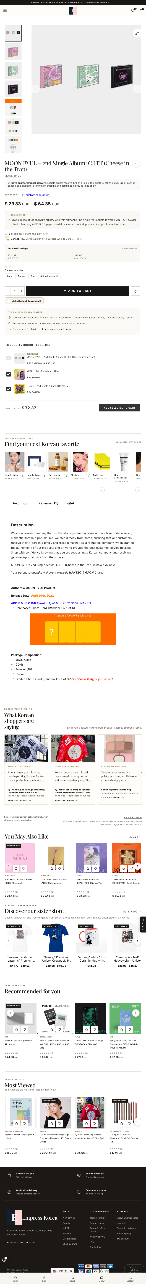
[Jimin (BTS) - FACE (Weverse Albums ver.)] (20, 1018)
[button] (16, 868)
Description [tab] (21, 503)
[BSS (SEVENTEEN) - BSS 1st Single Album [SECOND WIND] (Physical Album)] (125, 1018)
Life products (69, 1238)
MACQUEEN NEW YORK (120, 1131)
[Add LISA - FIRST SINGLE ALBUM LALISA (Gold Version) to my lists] (59, 868)
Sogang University (14, 1131)
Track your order (98, 1217)
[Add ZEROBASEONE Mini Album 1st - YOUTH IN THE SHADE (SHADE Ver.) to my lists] (59, 1029)
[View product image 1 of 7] (13, 33)
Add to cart (80, 290)
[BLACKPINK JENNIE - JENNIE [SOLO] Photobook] (20, 858)
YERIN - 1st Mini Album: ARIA (43, 371)
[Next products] (136, 1013)
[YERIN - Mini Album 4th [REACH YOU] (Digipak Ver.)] (91, 858)
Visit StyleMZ (131, 911)
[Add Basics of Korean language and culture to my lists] (24, 1123)
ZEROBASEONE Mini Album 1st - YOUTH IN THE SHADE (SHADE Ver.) (55, 1044)
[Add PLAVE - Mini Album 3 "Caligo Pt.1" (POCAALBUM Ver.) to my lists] (94, 1029)
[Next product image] (137, 89)
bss (111, 1037)
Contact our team (19, 1242)
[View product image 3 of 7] (13, 70)
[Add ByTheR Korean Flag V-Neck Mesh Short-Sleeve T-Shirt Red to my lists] (94, 1123)
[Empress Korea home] (73, 10)
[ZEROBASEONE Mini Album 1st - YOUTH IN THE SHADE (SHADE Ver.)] (55, 1018)
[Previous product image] (36, 89)
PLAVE (77, 1037)
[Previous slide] (4, 773)
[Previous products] (10, 1013)
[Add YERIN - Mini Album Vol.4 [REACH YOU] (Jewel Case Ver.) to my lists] (131, 868)
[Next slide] (142, 773)
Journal (121, 1223)
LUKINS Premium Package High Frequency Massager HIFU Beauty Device (55, 1138)
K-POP (66, 1228)
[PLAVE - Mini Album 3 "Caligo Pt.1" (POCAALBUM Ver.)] (90, 1018)
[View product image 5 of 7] (13, 107)
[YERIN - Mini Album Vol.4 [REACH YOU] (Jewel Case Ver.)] (127, 858)
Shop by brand (70, 1244)
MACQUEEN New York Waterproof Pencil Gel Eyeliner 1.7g (124, 1138)
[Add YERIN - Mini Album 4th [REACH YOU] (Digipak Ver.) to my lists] (95, 868)
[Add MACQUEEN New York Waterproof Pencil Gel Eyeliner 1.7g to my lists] (129, 1123)
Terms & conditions (126, 1228)
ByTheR (78, 1131)
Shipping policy (97, 1236)
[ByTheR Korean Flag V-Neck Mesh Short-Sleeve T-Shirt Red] (90, 1112)
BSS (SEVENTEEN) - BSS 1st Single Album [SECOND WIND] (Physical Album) (124, 1044)
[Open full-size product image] (137, 33)
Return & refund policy (97, 1230)
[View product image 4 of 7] (13, 89)
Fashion (67, 1233)
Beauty (66, 1223)
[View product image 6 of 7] (13, 126)
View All (133, 837)
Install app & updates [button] (134, 1270)
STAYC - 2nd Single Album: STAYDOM (48, 385)
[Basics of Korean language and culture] (20, 1112)
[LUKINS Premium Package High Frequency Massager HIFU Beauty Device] (55, 1112)
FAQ (92, 1241)
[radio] (9, 276)
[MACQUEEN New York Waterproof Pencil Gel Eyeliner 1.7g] (125, 1112)
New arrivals (69, 1217)
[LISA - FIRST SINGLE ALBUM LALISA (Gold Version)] (56, 858)
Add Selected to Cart (119, 408)
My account (123, 1238)
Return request (97, 1223)
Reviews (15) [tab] (48, 503)
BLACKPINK (10, 876)
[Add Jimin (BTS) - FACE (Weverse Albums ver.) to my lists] (24, 1029)
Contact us (95, 1247)
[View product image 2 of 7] (13, 51)
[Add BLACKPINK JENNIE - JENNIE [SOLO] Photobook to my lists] (23, 868)
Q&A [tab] (70, 503)
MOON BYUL (13, 175)
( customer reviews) (35, 195)
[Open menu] (5, 11)
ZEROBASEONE (46, 1037)
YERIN (79, 876)
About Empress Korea (127, 1217)
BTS (6, 1037)
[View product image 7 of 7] (13, 144)
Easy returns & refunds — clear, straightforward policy (42, 329)
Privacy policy (124, 1233)
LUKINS (43, 1131)
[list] (73, 468)
